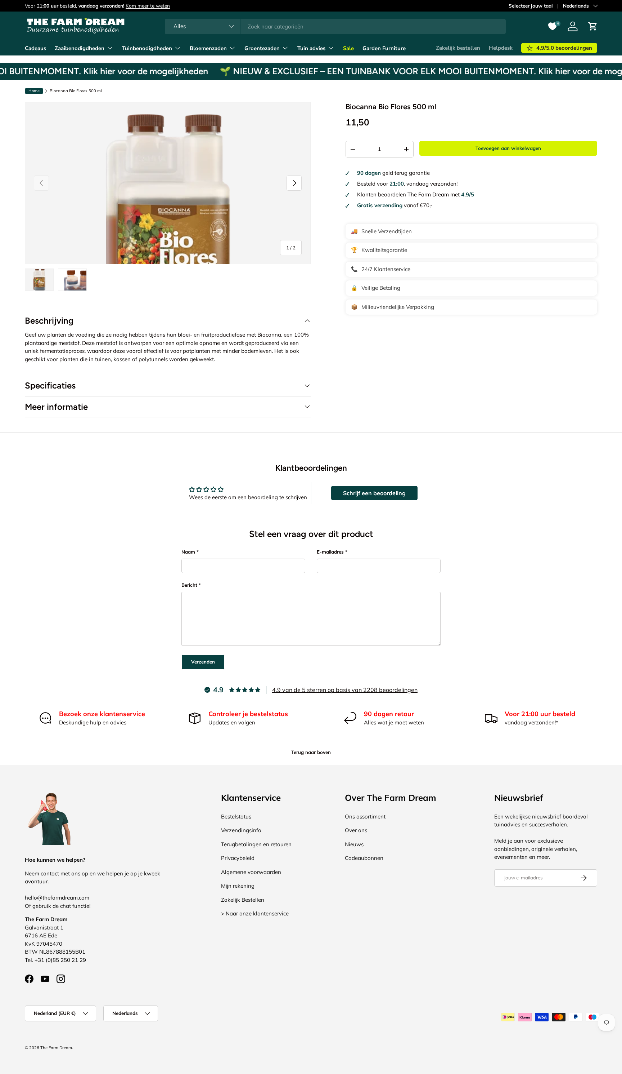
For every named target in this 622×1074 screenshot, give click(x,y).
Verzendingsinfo (241, 830)
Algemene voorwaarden (251, 872)
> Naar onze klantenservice (255, 913)
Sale (348, 48)
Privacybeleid (237, 858)
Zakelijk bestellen (458, 48)
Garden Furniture (384, 48)
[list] (167, 182)
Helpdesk (501, 48)
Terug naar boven (311, 752)
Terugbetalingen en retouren (256, 844)
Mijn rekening (237, 885)
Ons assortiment (365, 816)
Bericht (189, 585)
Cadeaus (35, 48)
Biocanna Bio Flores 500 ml (76, 91)
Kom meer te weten (148, 6)
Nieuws (354, 844)
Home (34, 90)
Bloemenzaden (208, 48)
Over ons (356, 830)
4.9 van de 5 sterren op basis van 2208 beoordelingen (345, 689)
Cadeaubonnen (364, 858)
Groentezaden (262, 48)
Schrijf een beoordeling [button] (374, 493)
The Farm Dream (56, 1047)
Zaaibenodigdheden (79, 48)
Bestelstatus (236, 816)
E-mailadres (330, 552)
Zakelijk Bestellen (242, 899)
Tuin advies (311, 48)
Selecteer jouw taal (531, 6)
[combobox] (335, 26)
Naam (188, 552)
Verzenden (203, 662)
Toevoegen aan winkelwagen (508, 148)
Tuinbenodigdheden (147, 48)
